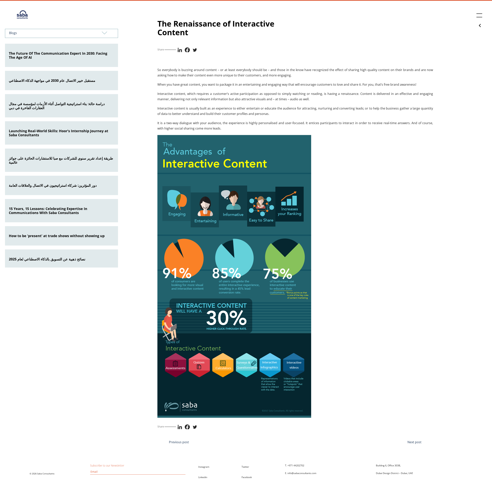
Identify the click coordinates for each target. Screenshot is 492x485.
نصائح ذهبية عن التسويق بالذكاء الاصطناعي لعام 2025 (47, 259)
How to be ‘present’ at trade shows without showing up (57, 235)
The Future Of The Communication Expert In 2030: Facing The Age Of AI (58, 55)
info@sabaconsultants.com (302, 473)
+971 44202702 (296, 465)
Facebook (247, 477)
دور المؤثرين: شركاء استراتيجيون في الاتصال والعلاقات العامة (53, 185)
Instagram (203, 466)
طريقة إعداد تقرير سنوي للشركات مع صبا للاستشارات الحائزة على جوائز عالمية (61, 160)
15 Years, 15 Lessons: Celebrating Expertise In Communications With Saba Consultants (48, 210)
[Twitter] (194, 50)
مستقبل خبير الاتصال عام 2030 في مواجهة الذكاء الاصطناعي (52, 80)
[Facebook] (187, 50)
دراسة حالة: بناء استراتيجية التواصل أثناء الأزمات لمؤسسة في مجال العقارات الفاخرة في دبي (57, 105)
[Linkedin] (179, 50)
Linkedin (202, 477)
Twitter (245, 466)
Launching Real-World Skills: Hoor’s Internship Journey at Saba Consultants (58, 133)
